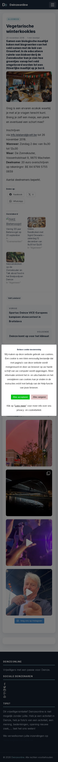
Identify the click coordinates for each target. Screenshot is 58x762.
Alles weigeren (39, 397)
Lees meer (20, 405)
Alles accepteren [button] (20, 397)
